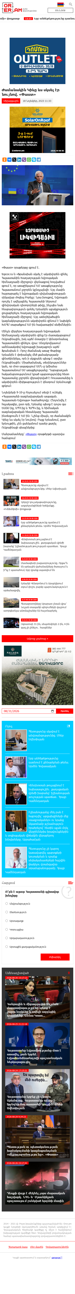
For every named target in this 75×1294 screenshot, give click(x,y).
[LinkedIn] (19, 160)
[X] (14, 160)
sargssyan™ (57, 1257)
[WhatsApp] (29, 160)
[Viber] (24, 160)
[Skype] (34, 160)
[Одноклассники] (4, 160)
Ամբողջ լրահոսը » (37, 638)
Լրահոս (8, 473)
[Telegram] (39, 160)
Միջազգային (10, 100)
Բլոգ (8, 726)
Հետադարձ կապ (18, 1246)
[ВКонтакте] (9, 160)
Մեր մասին (36, 1246)
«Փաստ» (31, 434)
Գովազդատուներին (57, 1246)
